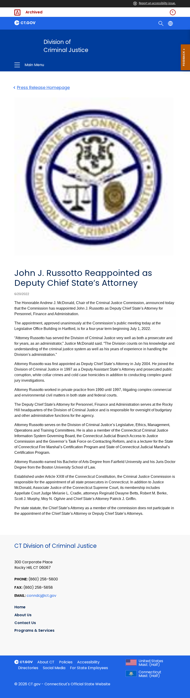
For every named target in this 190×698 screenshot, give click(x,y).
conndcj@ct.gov (41, 595)
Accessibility (88, 662)
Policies (66, 662)
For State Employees (89, 668)
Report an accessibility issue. (157, 3)
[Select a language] (171, 23)
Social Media (54, 668)
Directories (28, 668)
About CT (45, 662)
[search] (161, 23)
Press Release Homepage (43, 87)
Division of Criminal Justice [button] (61, 64)
